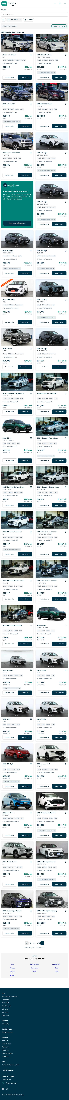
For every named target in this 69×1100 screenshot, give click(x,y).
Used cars (5, 1000)
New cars (5, 1003)
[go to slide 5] (20, 50)
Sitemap (5, 1056)
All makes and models (9, 996)
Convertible (56, 964)
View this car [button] (24, 77)
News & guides (7, 1053)
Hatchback (34, 968)
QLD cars (5, 1015)
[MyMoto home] (8, 3)
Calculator (5, 1024)
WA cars (5, 1009)
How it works (6, 1044)
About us (5, 1041)
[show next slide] (30, 44)
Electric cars (6, 1006)
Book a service (7, 1032)
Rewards (5, 1050)
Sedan (12, 971)
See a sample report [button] (17, 223)
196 (38, 943)
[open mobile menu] (65, 3)
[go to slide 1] (48, 50)
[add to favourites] (31, 54)
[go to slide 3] (17, 50)
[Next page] (42, 943)
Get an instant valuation (10, 1065)
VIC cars (5, 1012)
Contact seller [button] (9, 77)
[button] (3, 20)
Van (56, 971)
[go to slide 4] (18, 50)
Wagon (12, 975)
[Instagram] (7, 1089)
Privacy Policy (18, 1094)
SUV (56, 968)
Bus (12, 964)
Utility (35, 971)
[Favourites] (55, 3)
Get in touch (6, 1080)
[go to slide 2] (15, 50)
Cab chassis (34, 964)
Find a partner (11, 1083)
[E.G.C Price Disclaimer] (5, 69)
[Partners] (60, 3)
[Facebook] (3, 1089)
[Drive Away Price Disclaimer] (9, 363)
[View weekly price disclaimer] (31, 69)
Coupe (12, 968)
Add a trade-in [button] (58, 26)
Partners (5, 1047)
